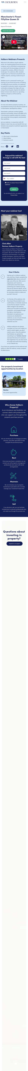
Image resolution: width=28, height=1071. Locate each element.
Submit (14, 189)
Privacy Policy (14, 195)
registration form (11, 279)
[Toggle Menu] (25, 2)
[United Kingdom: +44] (4, 178)
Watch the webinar (8, 30)
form (4, 350)
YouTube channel (21, 336)
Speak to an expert (14, 543)
